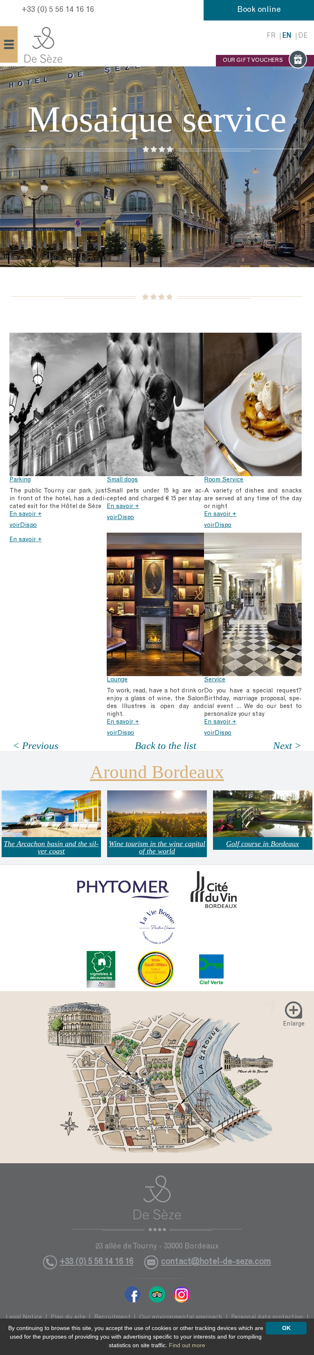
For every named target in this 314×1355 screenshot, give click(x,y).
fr (271, 36)
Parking (20, 480)
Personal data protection (267, 1317)
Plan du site (68, 1317)
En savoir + (25, 514)
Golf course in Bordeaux (262, 844)
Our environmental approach (180, 1317)
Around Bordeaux (157, 772)
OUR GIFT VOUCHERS (253, 61)
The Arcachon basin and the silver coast (51, 847)
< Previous (35, 745)
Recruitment (112, 1317)
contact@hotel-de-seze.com (216, 1262)
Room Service (223, 480)
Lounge (117, 680)
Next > (287, 745)
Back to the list (165, 745)
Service (214, 680)
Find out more (187, 1345)
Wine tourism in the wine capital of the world (157, 847)
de (302, 36)
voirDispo (23, 525)
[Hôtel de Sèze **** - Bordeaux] (157, 1203)
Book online (259, 10)
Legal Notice (24, 1317)
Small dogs (122, 480)
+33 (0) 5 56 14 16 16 (58, 10)
